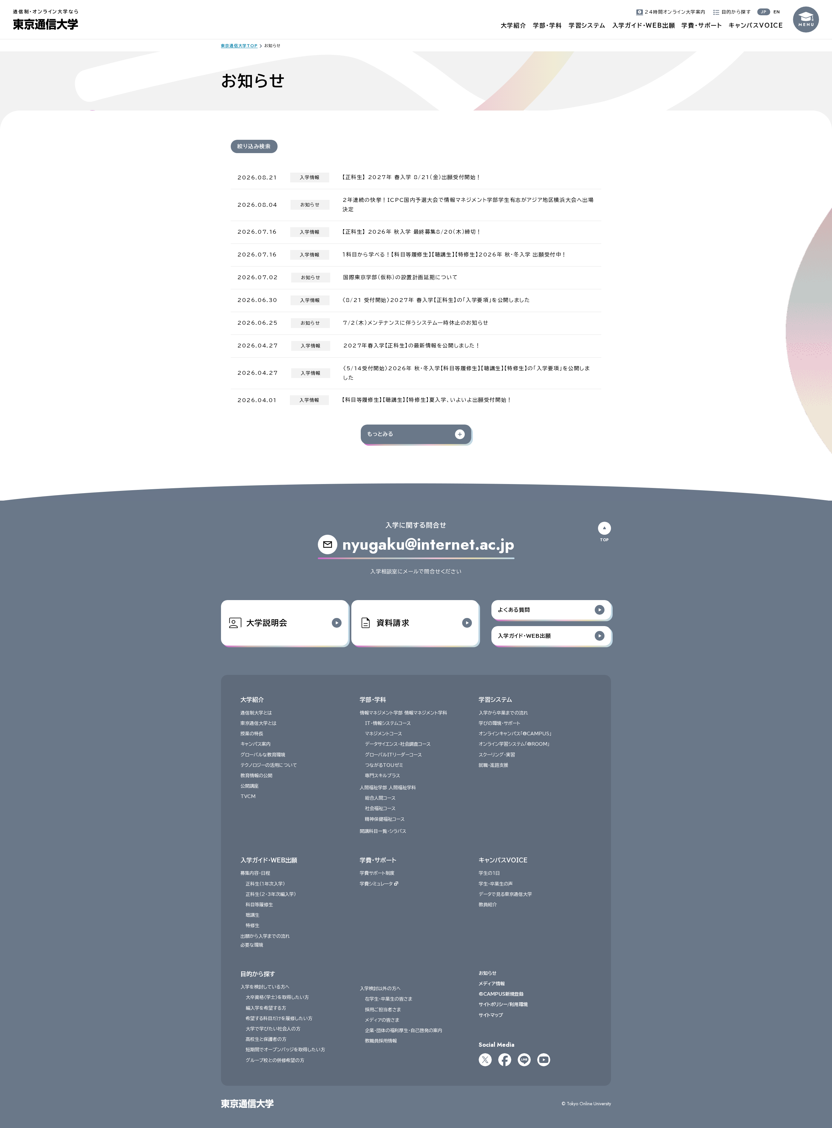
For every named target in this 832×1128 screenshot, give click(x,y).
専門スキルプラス (382, 775)
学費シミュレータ (376, 884)
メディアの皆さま (382, 1020)
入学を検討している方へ (265, 987)
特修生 (252, 925)
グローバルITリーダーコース (393, 755)
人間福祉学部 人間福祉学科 (388, 787)
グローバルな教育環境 (262, 755)
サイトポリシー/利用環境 (503, 1004)
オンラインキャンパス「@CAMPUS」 (515, 733)
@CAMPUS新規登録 (501, 994)
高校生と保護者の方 (266, 1039)
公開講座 (249, 786)
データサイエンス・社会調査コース (398, 744)
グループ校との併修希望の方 (275, 1060)
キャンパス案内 (255, 744)
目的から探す (257, 974)
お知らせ (488, 973)
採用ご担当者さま (383, 1009)
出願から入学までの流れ (265, 936)
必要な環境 (251, 945)
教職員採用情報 (381, 1041)
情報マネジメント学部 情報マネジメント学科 (403, 713)
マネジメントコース (383, 733)
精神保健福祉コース (385, 819)
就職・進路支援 (493, 765)
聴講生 (252, 915)
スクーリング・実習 (497, 755)
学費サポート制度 (377, 873)
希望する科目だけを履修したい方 (279, 1018)
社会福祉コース (380, 808)
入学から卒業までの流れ (503, 713)
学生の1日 (489, 873)
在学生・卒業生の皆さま (388, 999)
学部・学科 (547, 25)
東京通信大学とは (258, 723)
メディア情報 (492, 983)
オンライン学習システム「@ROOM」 (514, 744)
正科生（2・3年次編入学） (271, 894)
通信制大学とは (256, 713)
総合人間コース (380, 798)
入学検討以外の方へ (380, 988)
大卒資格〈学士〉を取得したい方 (277, 997)
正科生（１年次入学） (265, 884)
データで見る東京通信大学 (505, 894)
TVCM (247, 796)
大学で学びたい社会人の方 (273, 1029)
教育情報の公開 (256, 775)
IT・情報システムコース (388, 723)
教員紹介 (488, 904)
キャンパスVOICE (756, 25)
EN (777, 12)
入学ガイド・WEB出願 (643, 25)
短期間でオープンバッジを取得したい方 (285, 1049)
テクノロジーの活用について (268, 765)
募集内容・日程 (255, 873)
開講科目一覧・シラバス (383, 831)
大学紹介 (513, 25)
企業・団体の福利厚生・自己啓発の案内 (403, 1030)
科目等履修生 (259, 904)
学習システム (587, 25)
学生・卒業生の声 (496, 884)
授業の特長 (251, 733)
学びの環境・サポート (499, 723)
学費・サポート (702, 25)
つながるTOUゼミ (384, 765)
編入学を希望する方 (266, 1008)
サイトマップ (491, 1015)
